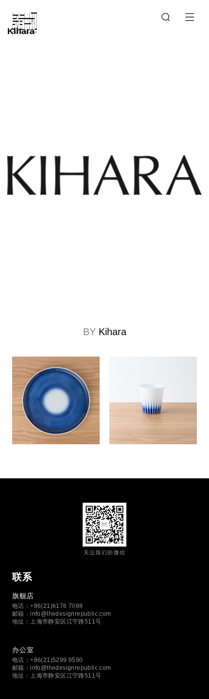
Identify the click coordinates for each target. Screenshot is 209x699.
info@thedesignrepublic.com (70, 613)
